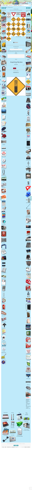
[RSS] (1, 200)
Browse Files (16, 64)
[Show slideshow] (18, 36)
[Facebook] (1, 197)
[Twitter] (1, 198)
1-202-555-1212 (28, 403)
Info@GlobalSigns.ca (16, 72)
